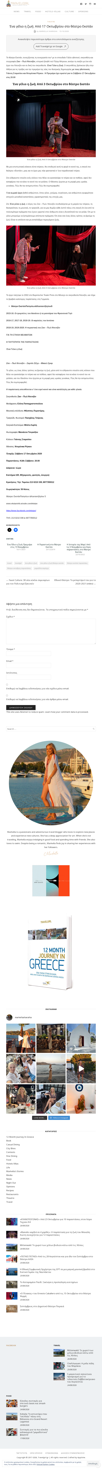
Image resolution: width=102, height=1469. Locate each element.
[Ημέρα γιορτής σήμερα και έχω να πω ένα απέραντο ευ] (51, 1099)
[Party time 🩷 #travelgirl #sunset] (51, 1068)
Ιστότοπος (11, 672)
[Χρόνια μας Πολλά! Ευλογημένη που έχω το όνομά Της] (81, 1038)
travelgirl (18, 563)
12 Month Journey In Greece (20, 1136)
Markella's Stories (15, 1171)
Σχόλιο (10, 616)
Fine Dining (11, 1156)
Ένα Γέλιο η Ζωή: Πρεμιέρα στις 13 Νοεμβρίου (19, 545)
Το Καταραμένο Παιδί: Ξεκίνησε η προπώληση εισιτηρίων (49, 1282)
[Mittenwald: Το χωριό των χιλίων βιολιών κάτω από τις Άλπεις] (11, 1247)
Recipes (10, 1190)
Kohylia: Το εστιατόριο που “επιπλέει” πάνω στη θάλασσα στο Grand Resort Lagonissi (33, 1417)
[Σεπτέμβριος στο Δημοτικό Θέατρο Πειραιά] (11, 1308)
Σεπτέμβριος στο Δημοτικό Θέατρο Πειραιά (42, 1306)
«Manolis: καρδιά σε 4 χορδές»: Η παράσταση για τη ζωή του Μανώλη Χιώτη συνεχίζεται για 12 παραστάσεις (55, 1233)
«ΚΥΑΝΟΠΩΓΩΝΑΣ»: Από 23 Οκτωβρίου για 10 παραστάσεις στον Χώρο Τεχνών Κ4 (56, 1220)
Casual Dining (13, 1144)
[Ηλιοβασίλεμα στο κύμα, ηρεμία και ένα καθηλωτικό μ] (20, 1038)
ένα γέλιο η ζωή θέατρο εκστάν (52, 563)
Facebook (11, 1345)
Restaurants (12, 1194)
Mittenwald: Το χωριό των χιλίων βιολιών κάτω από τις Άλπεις (52, 1245)
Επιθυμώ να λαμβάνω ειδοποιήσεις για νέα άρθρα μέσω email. (37, 699)
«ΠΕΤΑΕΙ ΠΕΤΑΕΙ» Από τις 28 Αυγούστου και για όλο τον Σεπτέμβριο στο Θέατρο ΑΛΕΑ (56, 1258)
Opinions (83, 11)
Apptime (81, 1457)
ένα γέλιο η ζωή (31, 563)
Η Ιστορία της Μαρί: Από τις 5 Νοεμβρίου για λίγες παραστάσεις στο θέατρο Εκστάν (78, 548)
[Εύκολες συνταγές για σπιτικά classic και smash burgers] (11, 1403)
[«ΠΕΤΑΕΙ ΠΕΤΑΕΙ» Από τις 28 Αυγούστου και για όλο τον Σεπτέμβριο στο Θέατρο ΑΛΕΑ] (11, 1259)
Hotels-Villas (53, 11)
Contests (10, 1152)
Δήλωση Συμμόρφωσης (73, 1453)
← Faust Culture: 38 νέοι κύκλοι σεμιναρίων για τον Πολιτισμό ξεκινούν (28, 582)
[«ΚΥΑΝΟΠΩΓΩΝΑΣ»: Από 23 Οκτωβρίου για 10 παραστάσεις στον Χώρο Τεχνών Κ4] (11, 1221)
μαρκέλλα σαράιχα (41, 568)
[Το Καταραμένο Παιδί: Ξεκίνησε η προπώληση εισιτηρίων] (11, 1284)
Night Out (11, 1182)
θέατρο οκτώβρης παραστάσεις (19, 568)
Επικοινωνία (51, 1453)
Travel (27, 11)
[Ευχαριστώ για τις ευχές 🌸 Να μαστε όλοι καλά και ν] (51, 1038)
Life (8, 1167)
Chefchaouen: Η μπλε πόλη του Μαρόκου (80, 1364)
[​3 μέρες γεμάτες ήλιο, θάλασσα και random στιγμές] (81, 1099)
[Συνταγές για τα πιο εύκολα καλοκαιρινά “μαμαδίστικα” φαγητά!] (11, 1432)
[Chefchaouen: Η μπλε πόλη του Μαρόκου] (59, 1366)
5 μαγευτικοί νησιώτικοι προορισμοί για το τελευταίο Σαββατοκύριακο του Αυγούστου (81, 1378)
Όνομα (10, 649)
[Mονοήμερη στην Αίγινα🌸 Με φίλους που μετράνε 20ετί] (20, 1068)
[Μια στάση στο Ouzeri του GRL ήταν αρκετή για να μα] (81, 1068)
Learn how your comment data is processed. (66, 711)
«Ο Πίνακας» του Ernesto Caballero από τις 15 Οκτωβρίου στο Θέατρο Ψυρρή (55, 1295)
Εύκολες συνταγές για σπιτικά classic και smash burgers (32, 1403)
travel (9, 563)
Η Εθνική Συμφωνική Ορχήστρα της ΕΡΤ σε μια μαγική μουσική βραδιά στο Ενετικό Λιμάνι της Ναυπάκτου (57, 1270)
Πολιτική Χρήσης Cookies (46, 1464)
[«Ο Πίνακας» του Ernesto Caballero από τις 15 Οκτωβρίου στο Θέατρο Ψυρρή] (11, 1296)
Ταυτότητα (21, 1453)
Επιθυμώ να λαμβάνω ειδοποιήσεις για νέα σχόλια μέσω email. (37, 688)
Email (9, 661)
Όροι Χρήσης (36, 1453)
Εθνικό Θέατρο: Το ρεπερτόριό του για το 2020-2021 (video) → (75, 582)
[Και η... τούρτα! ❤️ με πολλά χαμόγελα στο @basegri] (20, 1099)
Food (38, 11)
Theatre (51, 22)
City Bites (11, 1148)
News (17, 11)
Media (9, 1175)
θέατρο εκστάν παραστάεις (77, 563)
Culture (69, 11)
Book (8, 1140)
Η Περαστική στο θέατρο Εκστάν (49, 545)
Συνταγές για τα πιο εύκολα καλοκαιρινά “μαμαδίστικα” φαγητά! (34, 1432)
